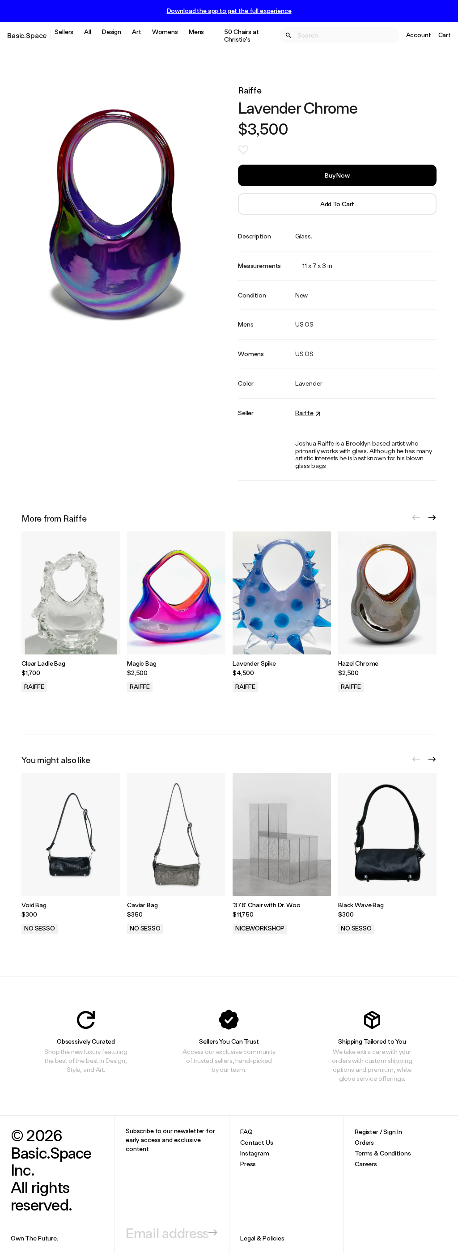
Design (111, 31)
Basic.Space (27, 35)
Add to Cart (337, 204)
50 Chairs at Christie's (241, 35)
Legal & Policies (262, 1238)
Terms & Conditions (383, 1153)
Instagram (254, 1153)
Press (248, 1164)
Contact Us (256, 1142)
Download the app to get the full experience (229, 10)
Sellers (64, 31)
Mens (196, 31)
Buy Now (337, 175)
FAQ (246, 1131)
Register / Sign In (378, 1131)
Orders (364, 1142)
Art (136, 31)
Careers (366, 1164)
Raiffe (250, 90)
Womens (165, 31)
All (87, 31)
